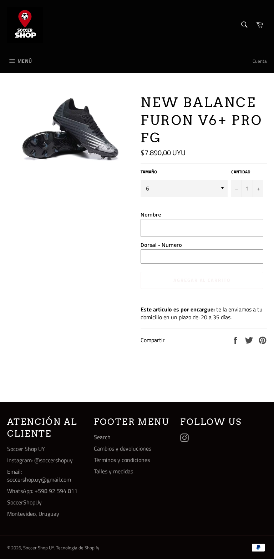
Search (102, 437)
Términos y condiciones (122, 460)
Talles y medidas (113, 471)
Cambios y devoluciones (122, 448)
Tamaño (149, 172)
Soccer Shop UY (38, 547)
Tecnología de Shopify (77, 547)
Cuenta (260, 61)
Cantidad (240, 172)
